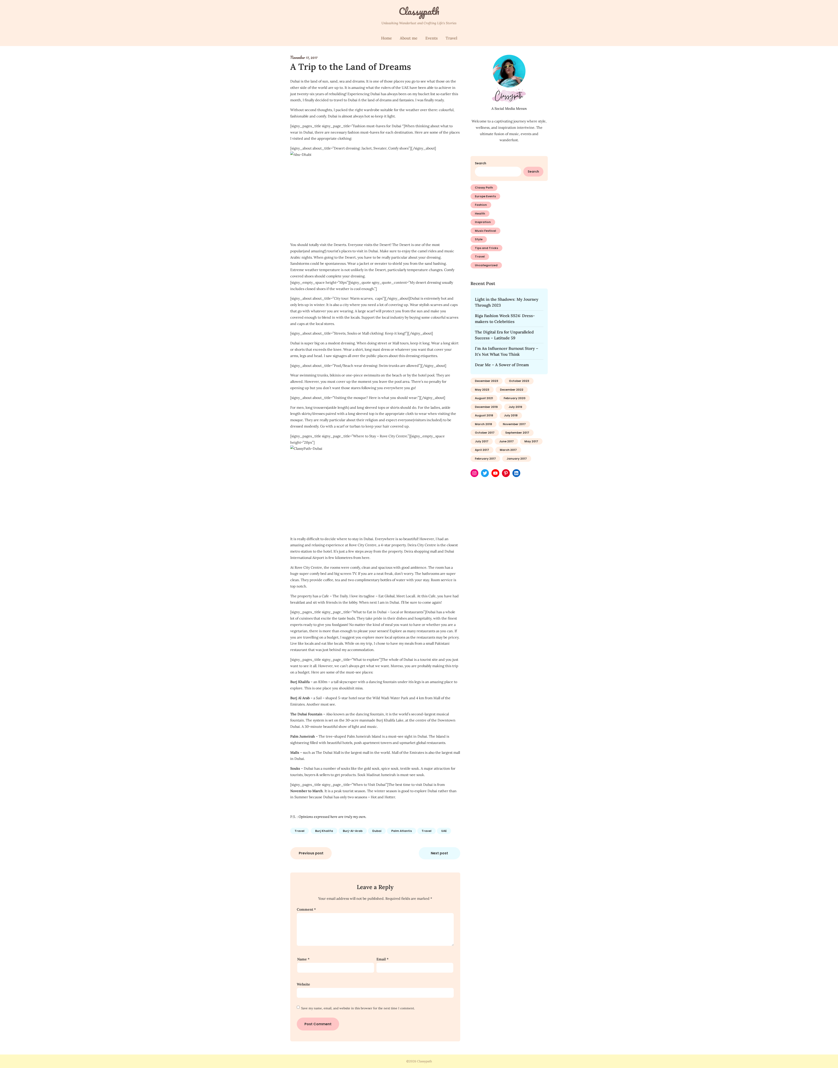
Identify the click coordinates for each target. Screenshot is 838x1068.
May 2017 (531, 441)
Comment (306, 909)
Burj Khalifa (324, 831)
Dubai (376, 831)
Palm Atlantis (401, 831)
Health (480, 213)
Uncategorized (486, 265)
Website (303, 984)
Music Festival (485, 231)
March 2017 (508, 450)
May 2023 (482, 390)
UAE (444, 831)
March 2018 (483, 424)
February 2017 (485, 459)
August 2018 (484, 415)
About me (408, 38)
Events (431, 38)
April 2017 (482, 450)
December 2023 (486, 381)
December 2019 (486, 407)
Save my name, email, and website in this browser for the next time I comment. (358, 1008)
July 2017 (481, 441)
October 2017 (485, 433)
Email (382, 959)
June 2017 (506, 441)
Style (479, 239)
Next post (439, 853)
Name (303, 959)
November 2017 (514, 424)
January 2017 (517, 459)
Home (386, 38)
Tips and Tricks (486, 248)
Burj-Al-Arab (352, 831)
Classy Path (484, 187)
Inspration (483, 222)
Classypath (419, 11)
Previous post (311, 853)
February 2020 (514, 398)
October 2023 (519, 381)
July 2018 (511, 415)
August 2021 (484, 398)
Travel (451, 38)
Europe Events (485, 196)
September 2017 (517, 433)
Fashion (481, 205)
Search (480, 163)
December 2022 (511, 390)
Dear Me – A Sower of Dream (502, 364)
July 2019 (515, 407)
